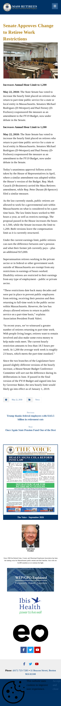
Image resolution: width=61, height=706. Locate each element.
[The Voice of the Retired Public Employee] (20, 7)
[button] (23, 650)
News (37, 400)
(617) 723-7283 (20, 670)
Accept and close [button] (57, 684)
